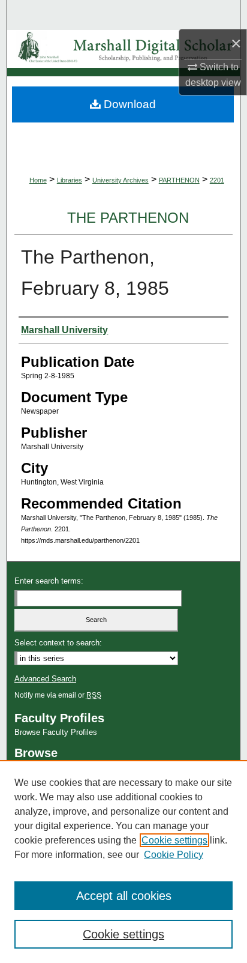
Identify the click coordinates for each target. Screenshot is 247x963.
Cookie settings (174, 840)
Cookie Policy (173, 855)
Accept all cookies (123, 895)
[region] (123, 861)
